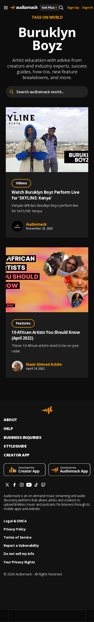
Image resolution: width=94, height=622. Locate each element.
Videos (21, 183)
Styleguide (15, 446)
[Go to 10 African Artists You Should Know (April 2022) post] (47, 280)
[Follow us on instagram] (21, 485)
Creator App (16, 455)
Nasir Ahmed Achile (44, 364)
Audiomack (36, 224)
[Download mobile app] (25, 470)
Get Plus (49, 7)
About (10, 419)
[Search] (61, 8)
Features (23, 323)
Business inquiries (22, 437)
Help (8, 428)
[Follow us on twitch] (43, 485)
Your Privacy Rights (19, 562)
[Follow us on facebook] (14, 485)
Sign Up (73, 8)
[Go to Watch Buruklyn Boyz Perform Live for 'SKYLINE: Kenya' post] (47, 140)
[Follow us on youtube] (29, 485)
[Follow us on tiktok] (36, 485)
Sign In (87, 8)
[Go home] (24, 7)
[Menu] (6, 7)
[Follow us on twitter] (7, 485)
